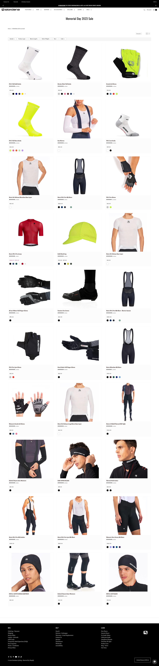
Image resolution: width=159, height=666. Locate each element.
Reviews (58, 639)
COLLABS (70, 9)
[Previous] (3, 5)
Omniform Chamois (106, 639)
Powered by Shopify (28, 660)
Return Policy (11, 635)
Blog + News (104, 646)
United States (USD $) (142, 660)
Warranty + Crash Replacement (64, 635)
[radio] (10, 94)
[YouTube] (16, 657)
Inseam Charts (105, 633)
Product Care (104, 643)
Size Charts (104, 631)
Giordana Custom (26, 2)
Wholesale (59, 643)
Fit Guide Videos (105, 635)
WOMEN (46, 9)
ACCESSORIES (58, 9)
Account (149, 9)
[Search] (144, 10)
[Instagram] (18, 657)
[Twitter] (11, 657)
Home (9, 28)
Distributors (59, 641)
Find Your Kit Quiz (106, 641)
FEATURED (28, 9)
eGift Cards (11, 639)
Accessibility (59, 646)
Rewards (16, 2)
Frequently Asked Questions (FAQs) (18, 641)
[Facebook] (8, 657)
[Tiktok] (21, 657)
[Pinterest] (13, 657)
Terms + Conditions (13, 646)
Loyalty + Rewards (13, 637)
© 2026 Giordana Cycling (15, 660)
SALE (87, 9)
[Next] (156, 5)
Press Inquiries (12, 643)
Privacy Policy (12, 648)
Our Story (104, 648)
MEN (37, 9)
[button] (147, 34)
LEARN (80, 9)
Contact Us (6, 2)
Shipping (10, 633)
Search (58, 631)
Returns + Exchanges (62, 633)
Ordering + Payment (13, 631)
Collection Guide (105, 637)
